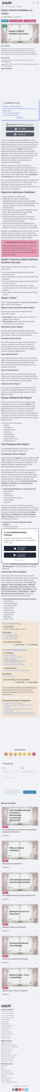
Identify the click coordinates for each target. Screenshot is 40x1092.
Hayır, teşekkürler (20, 560)
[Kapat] (36, 531)
